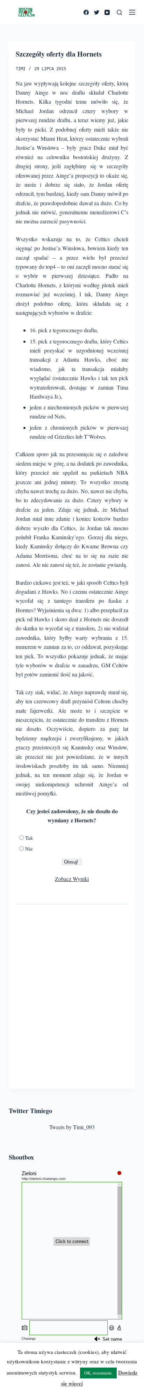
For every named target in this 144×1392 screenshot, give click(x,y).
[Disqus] (72, 994)
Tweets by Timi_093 (72, 1127)
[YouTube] (107, 12)
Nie (29, 848)
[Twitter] (96, 12)
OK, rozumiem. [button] (98, 1373)
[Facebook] (86, 12)
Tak (29, 837)
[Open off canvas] (132, 12)
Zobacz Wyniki (72, 878)
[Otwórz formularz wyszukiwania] (119, 12)
